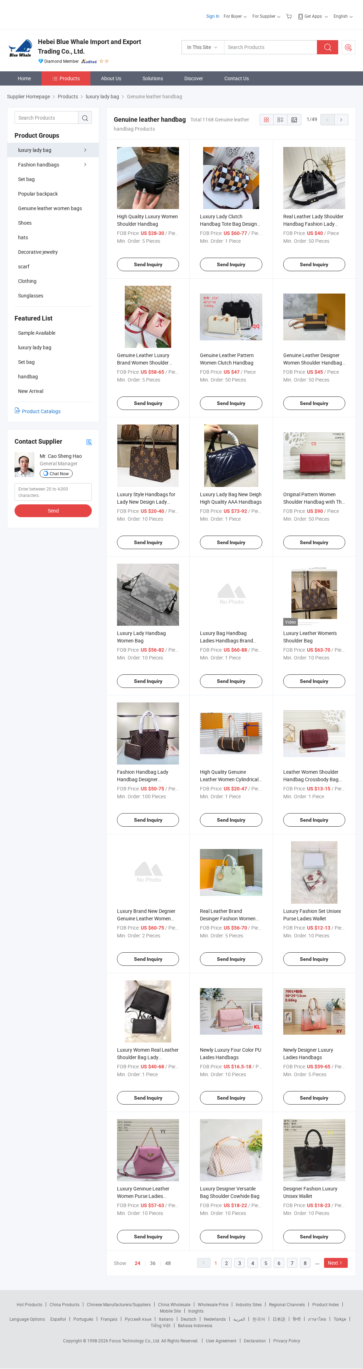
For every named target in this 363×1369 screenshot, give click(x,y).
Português (83, 1319)
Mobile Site (170, 1311)
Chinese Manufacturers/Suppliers (119, 1304)
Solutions (153, 78)
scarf (23, 266)
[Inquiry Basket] (290, 16)
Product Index (325, 1304)
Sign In (212, 16)
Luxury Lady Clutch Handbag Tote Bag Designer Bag (230, 224)
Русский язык (138, 1319)
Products (70, 78)
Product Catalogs (41, 411)
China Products (64, 1304)
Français (109, 1319)
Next (333, 1262)
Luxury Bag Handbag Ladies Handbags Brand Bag (226, 640)
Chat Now (59, 473)
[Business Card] (89, 442)
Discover (193, 78)
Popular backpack (38, 193)
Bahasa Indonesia (195, 1325)
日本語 (279, 1319)
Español (58, 1319)
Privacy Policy (286, 1340)
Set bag (26, 179)
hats (23, 237)
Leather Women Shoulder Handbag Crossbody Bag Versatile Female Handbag (312, 779)
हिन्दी (297, 1319)
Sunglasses (30, 295)
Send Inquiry (148, 264)
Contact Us (236, 78)
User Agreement (221, 1340)
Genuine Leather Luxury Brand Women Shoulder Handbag (143, 362)
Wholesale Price (213, 1304)
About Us (111, 78)
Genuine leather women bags (50, 208)
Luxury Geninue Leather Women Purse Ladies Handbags (143, 1196)
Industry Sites (249, 1304)
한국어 (258, 1319)
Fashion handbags (38, 164)
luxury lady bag (34, 150)
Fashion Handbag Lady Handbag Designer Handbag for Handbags (143, 779)
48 (168, 1263)
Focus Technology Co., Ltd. (135, 1340)
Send (53, 510)
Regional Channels (287, 1304)
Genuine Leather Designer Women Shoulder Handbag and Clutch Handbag (312, 362)
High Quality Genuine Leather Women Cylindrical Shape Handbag (229, 779)
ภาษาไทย (317, 1319)
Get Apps (313, 16)
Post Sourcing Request (348, 47)
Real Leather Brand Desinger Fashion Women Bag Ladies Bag (228, 918)
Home (24, 78)
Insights (195, 1311)
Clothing (27, 281)
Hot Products (29, 1304)
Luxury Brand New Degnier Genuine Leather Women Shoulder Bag (146, 918)
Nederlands (215, 1319)
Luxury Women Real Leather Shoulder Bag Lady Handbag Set (148, 1057)
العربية (239, 1319)
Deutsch (188, 1319)
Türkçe (340, 1319)
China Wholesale (174, 1304)
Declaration (255, 1340)
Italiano (166, 1319)
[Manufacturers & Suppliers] (52, 14)
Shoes (25, 222)
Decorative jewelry (38, 251)
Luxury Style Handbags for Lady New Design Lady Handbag (146, 502)
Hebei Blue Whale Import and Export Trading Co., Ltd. (89, 46)
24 (137, 1263)
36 (153, 1263)
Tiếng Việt (161, 1325)
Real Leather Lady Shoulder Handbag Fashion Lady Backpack (313, 224)
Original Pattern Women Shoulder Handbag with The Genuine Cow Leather (313, 502)
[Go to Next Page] (341, 119)
